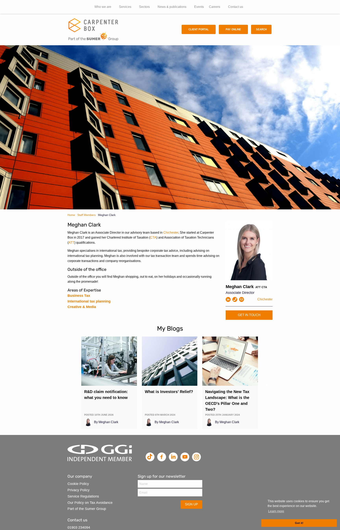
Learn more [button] (276, 511)
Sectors (144, 6)
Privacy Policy (78, 490)
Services (125, 6)
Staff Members (86, 214)
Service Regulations (83, 496)
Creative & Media (81, 307)
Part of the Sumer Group (86, 509)
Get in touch (249, 315)
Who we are (102, 6)
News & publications (172, 6)
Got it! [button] (299, 522)
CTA (153, 237)
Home (71, 214)
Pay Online (233, 29)
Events (199, 6)
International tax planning (89, 301)
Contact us (235, 6)
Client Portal (198, 29)
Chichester (170, 232)
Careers (214, 6)
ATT (71, 242)
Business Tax (78, 296)
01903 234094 (78, 527)
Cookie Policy (78, 484)
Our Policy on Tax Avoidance (90, 503)
